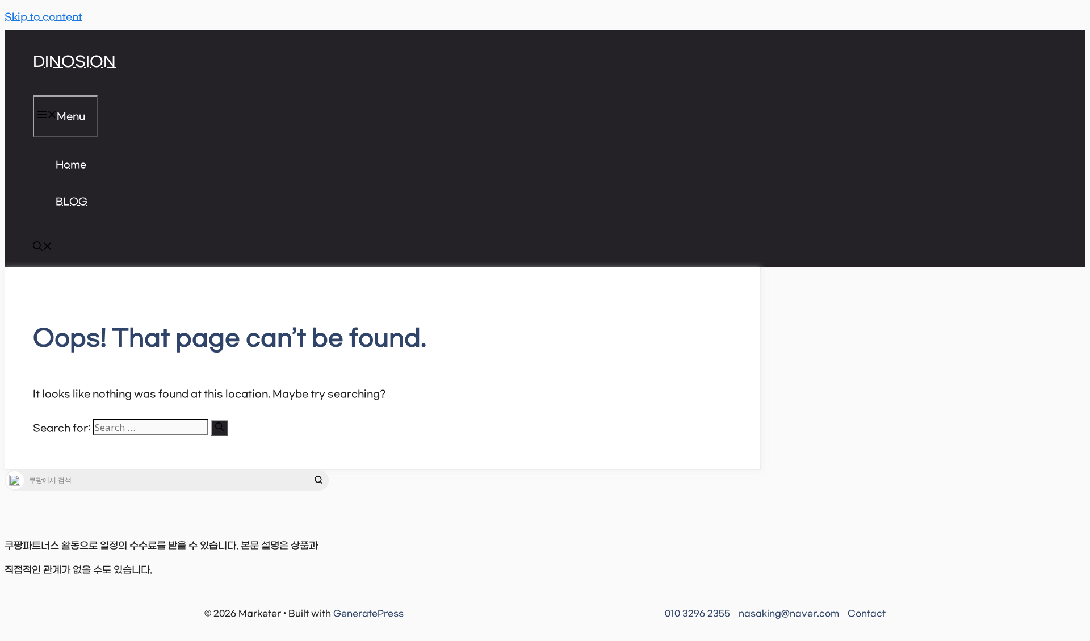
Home (71, 165)
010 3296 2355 (697, 614)
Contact (867, 614)
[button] (42, 248)
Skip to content (43, 17)
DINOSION (74, 62)
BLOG (71, 202)
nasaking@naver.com (789, 614)
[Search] (219, 428)
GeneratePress (368, 614)
